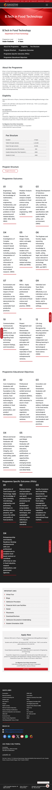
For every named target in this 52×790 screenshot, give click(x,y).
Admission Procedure (13, 602)
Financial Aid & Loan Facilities (15, 605)
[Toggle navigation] (47, 5)
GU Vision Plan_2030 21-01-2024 (9, 748)
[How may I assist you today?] (47, 786)
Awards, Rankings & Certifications (10, 709)
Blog (28, 709)
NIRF (29, 1)
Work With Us (5, 701)
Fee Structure (34, 46)
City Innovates (37, 787)
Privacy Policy (23, 787)
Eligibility (24, 46)
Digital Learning (6, 705)
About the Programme (11, 46)
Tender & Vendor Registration (9, 718)
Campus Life (33, 1)
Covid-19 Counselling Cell (8, 697)
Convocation (29, 695)
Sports (28, 715)
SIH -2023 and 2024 (31, 713)
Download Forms (6, 715)
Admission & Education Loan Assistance (11, 711)
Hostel (7, 609)
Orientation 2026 (2, 333)
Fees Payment (30, 711)
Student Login (5, 699)
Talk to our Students (50, 546)
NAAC (28, 718)
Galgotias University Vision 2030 (34, 697)
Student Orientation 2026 (14, 623)
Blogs (7, 598)
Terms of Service (23, 786)
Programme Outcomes (26, 50)
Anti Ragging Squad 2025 (32, 703)
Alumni (22, 1)
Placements (9, 612)
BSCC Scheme (2, 554)
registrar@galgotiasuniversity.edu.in (13, 729)
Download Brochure (12, 616)
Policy (28, 699)
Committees (5, 747)
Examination (5, 693)
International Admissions (14, 1)
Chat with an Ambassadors (8, 750)
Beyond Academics (6, 695)
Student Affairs (41, 1)
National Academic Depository (9, 707)
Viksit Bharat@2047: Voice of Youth (10, 720)
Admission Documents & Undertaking (18, 620)
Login (26, 1)
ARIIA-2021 (4, 713)
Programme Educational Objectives (15, 57)
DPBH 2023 (29, 693)
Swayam (4, 703)
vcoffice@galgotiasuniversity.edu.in (13, 732)
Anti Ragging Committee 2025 (33, 701)
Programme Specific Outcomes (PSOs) (16, 54)
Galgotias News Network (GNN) (34, 705)
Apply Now (7, 1)
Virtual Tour (9, 594)
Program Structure (10, 50)
